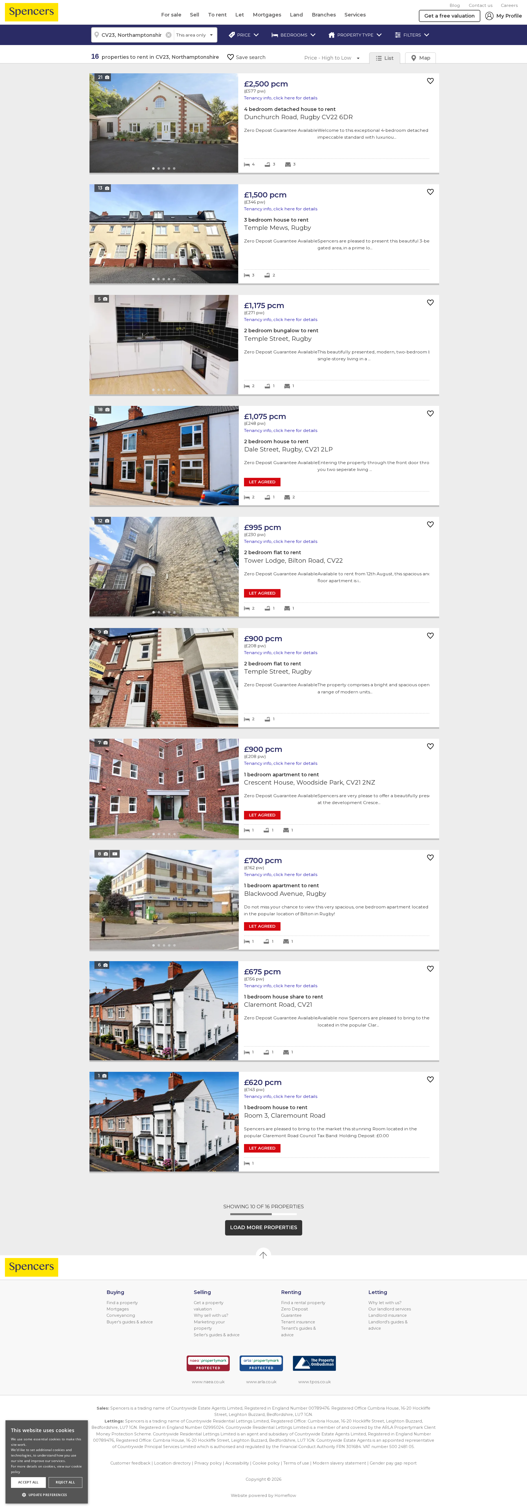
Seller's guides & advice (217, 1334)
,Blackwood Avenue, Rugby (264, 900)
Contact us (480, 5)
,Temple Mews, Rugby (264, 233)
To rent (217, 15)
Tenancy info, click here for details (280, 98)
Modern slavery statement (339, 1463)
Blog (455, 5)
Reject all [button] (65, 1482)
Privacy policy (208, 1463)
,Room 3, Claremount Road (264, 1122)
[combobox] (132, 35)
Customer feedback (130, 1463)
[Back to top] (36, 1267)
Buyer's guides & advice (129, 1322)
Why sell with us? (211, 1315)
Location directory (172, 1463)
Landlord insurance (387, 1315)
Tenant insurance (298, 1322)
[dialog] (46, 1462)
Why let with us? (385, 1302)
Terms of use (296, 1463)
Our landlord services (389, 1309)
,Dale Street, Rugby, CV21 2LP (264, 456)
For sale (171, 15)
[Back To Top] (263, 1255)
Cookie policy (266, 1463)
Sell (194, 15)
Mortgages (267, 15)
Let (239, 15)
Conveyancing (120, 1315)
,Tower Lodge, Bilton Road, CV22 (264, 567)
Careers (509, 5)
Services (355, 15)
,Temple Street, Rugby (264, 344)
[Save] (430, 81)
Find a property (122, 1302)
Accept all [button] (28, 1482)
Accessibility (237, 1463)
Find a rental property (303, 1302)
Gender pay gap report (393, 1463)
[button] (46, 1494)
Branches (324, 15)
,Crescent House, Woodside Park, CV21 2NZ (264, 788)
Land (296, 15)
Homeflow (285, 1495)
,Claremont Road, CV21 (264, 1010)
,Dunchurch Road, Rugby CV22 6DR (264, 122)
